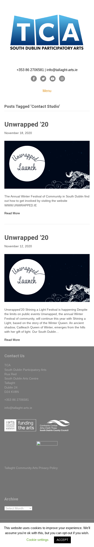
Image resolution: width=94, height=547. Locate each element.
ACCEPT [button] (62, 540)
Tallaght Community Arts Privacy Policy (31, 468)
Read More (12, 213)
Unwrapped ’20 (26, 124)
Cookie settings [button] (37, 540)
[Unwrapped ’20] (47, 164)
